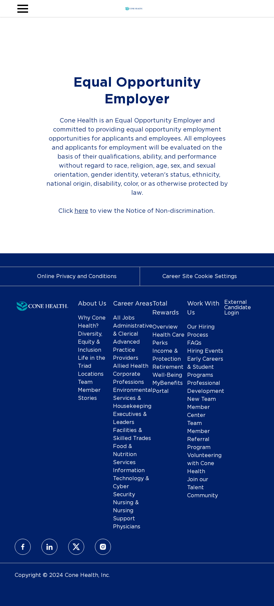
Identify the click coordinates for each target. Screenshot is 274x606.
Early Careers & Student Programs (205, 367)
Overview (165, 327)
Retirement (167, 367)
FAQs (194, 343)
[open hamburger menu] (23, 9)
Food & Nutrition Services (125, 454)
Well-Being (167, 375)
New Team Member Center (201, 407)
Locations (91, 374)
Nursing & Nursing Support (126, 510)
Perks (160, 343)
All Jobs (124, 318)
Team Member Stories (89, 390)
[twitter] (76, 547)
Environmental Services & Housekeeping (132, 398)
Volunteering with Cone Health (204, 463)
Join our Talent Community (202, 487)
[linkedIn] (49, 547)
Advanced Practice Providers (126, 350)
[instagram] (103, 547)
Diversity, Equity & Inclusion (90, 342)
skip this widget (36, 236)
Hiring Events (205, 351)
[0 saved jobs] (248, 8)
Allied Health (130, 366)
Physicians (126, 526)
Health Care (168, 335)
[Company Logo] (134, 7)
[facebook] (23, 547)
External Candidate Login (237, 307)
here (81, 211)
